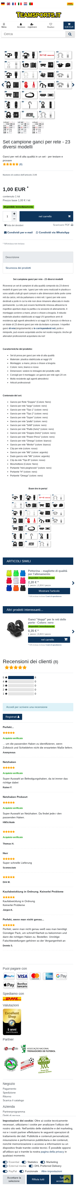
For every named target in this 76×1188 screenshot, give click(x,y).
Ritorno (7, 1096)
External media (17, 1165)
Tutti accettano (62, 1179)
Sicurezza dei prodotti (18, 267)
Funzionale (31, 1171)
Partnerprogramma (14, 1111)
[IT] (20, 4)
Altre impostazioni (51, 1171)
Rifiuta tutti (38, 1179)
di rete (12, 328)
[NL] (25, 4)
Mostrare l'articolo (49, 590)
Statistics (32, 1161)
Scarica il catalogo (13, 1100)
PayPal (13, 1171)
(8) (21, 164)
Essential (14, 1161)
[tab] (38, 257)
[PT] (31, 4)
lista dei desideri (14, 225)
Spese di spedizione (33, 244)
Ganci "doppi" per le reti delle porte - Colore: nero (47, 621)
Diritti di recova (11, 1115)
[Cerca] (70, 34)
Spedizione (9, 1092)
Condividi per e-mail (20, 232)
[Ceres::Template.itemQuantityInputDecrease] (14, 219)
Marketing (52, 1161)
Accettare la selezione (14, 1179)
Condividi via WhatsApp (53, 232)
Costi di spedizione (54, 596)
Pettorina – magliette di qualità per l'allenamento (47, 572)
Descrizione (12, 257)
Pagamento (9, 1088)
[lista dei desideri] (51, 25)
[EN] (8, 4)
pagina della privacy (52, 1151)
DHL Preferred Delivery (47, 1165)
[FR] (14, 4)
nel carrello (45, 216)
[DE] (3, 4)
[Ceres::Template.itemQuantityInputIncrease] (14, 213)
